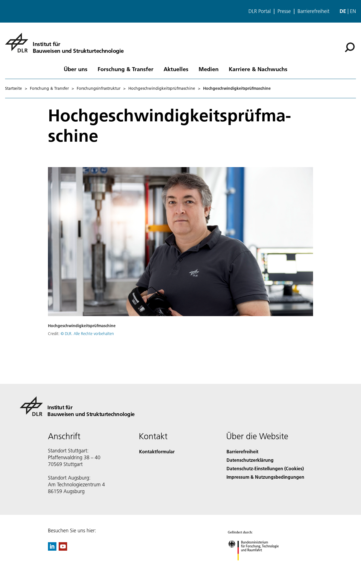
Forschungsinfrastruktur (98, 88)
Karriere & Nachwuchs (258, 69)
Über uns (75, 69)
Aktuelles (176, 69)
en (353, 11)
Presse (284, 11)
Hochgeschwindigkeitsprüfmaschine (161, 88)
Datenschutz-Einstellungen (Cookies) (265, 468)
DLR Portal (259, 11)
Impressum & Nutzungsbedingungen (265, 477)
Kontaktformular (157, 451)
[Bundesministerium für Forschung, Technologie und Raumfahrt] (259, 566)
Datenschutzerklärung (250, 460)
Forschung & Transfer (125, 69)
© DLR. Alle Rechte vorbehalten (87, 333)
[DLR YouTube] (63, 549)
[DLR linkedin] (52, 549)
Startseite (13, 88)
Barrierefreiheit (313, 11)
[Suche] (350, 46)
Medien (209, 69)
